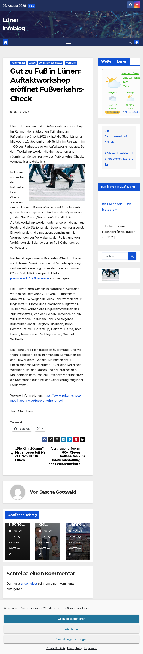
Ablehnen (71, 629)
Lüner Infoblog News (50, 63)
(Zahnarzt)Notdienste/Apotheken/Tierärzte (119, 159)
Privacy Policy (74, 648)
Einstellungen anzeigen (71, 639)
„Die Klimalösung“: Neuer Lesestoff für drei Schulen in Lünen (30, 454)
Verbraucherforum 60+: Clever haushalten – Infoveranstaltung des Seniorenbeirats (64, 456)
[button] (130, 42)
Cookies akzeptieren (71, 618)
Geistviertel (18, 63)
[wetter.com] (112, 112)
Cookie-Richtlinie (55, 648)
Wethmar (71, 63)
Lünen (32, 63)
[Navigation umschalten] (68, 42)
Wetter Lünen (130, 73)
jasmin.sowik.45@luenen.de (29, 278)
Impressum (90, 648)
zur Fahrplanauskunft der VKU (117, 136)
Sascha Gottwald (57, 492)
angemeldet (29, 583)
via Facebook (112, 204)
